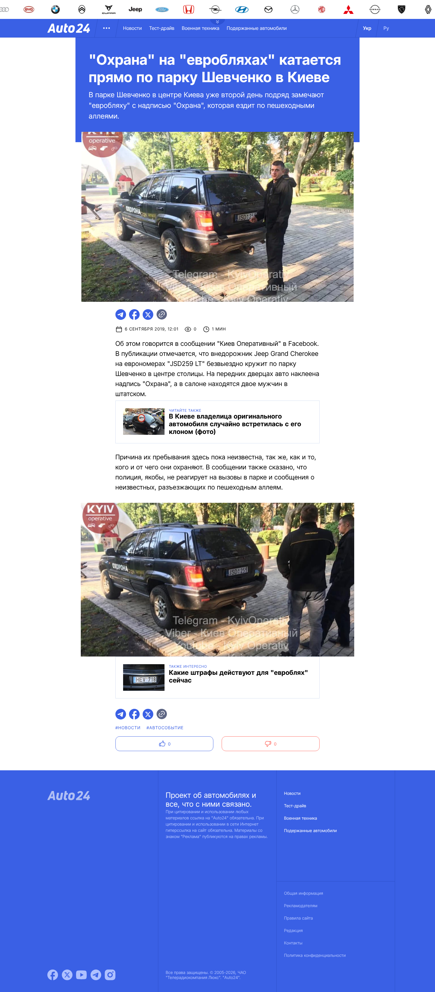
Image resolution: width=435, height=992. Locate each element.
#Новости (128, 727)
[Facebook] (52, 975)
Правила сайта (298, 918)
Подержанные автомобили (257, 28)
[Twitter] (67, 975)
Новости (132, 28)
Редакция (293, 930)
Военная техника (200, 28)
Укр (367, 28)
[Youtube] (81, 975)
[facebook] (134, 314)
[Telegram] (96, 975)
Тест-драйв (161, 28)
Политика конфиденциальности (315, 955)
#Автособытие (164, 727)
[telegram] (120, 314)
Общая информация (303, 893)
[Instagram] (110, 975)
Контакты (293, 943)
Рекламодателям (301, 905)
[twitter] (148, 314)
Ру (386, 28)
